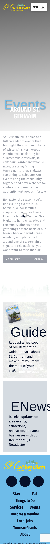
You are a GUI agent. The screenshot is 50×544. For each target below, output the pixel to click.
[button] (39, 7)
